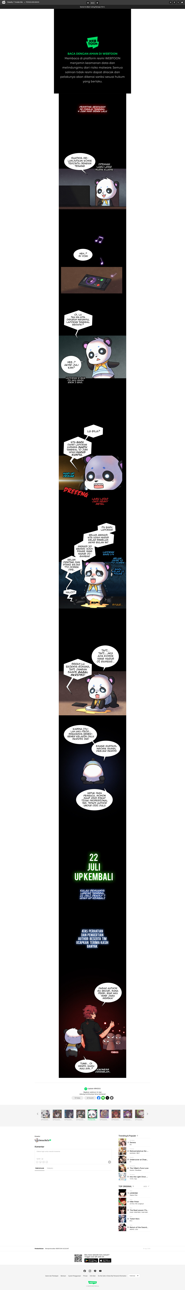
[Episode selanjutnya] (97, 2)
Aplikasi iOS (105, 1260)
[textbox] (73, 1153)
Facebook (174, 2)
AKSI (145, 1186)
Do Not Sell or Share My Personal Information (112, 1276)
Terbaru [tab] (50, 1168)
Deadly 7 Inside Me (15, 2)
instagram (90, 1271)
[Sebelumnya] (37, 1114)
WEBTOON (3, 2)
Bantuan (63, 1276)
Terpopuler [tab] (39, 1168)
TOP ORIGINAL (125, 1186)
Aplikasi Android (91, 1260)
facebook (85, 1271)
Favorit (170, 2)
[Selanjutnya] (147, 1114)
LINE (103, 1098)
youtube (100, 1271)
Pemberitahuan (39, 1248)
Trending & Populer (128, 1136)
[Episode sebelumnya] (88, 2)
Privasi (85, 1276)
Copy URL (182, 2)
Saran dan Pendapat (51, 1276)
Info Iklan (93, 1276)
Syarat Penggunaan (74, 1276)
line (95, 1271)
